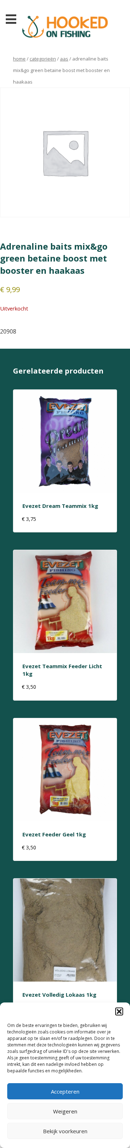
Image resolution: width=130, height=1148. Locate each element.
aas (64, 58)
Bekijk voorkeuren (65, 1131)
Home (19, 58)
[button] (119, 1011)
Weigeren (65, 1111)
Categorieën (43, 58)
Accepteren (65, 1091)
